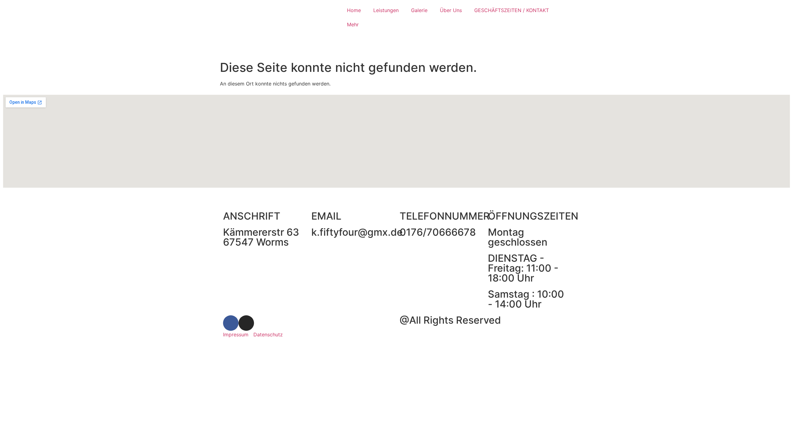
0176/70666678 (438, 232)
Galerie (419, 10)
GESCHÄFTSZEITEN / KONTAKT (511, 10)
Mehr (353, 24)
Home (354, 10)
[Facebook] (231, 323)
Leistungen (386, 10)
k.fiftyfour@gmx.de (357, 232)
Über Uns (451, 10)
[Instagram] (246, 323)
